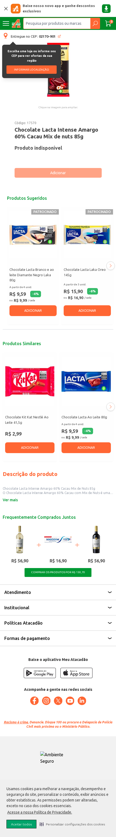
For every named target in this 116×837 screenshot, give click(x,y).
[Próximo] (110, 265)
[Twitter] (58, 700)
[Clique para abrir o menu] (6, 23)
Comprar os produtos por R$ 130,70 (58, 572)
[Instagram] (46, 700)
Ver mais (10, 500)
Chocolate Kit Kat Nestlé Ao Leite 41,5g (27, 419)
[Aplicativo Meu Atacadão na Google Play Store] (39, 673)
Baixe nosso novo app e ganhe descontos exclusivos (59, 8)
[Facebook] (34, 700)
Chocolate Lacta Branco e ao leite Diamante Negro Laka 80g (31, 275)
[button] (72, 824)
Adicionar (58, 173)
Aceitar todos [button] (21, 824)
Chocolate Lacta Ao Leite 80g (84, 417)
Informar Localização (31, 69)
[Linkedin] (81, 700)
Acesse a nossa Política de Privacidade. (39, 812)
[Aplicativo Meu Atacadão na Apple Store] (76, 673)
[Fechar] (6, 8)
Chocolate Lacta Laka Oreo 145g (85, 272)
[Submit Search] (95, 23)
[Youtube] (70, 700)
